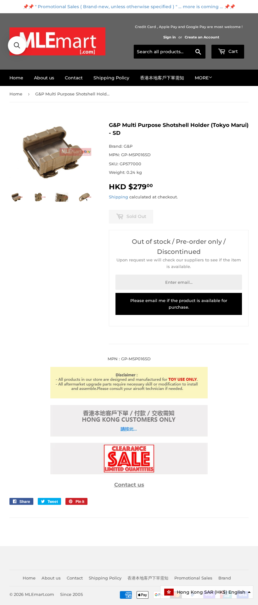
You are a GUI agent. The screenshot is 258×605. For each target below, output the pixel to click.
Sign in (169, 37)
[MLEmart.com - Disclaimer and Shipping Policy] (129, 396)
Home (16, 78)
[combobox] (169, 52)
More (202, 78)
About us (44, 78)
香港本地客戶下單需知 (162, 78)
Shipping (118, 196)
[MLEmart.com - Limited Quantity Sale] (129, 472)
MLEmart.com (39, 594)
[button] (206, 592)
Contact (74, 78)
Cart (232, 51)
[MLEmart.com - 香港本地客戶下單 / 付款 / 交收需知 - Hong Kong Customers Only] (129, 434)
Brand (224, 577)
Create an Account (202, 37)
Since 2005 (71, 594)
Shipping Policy (111, 78)
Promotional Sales (193, 577)
